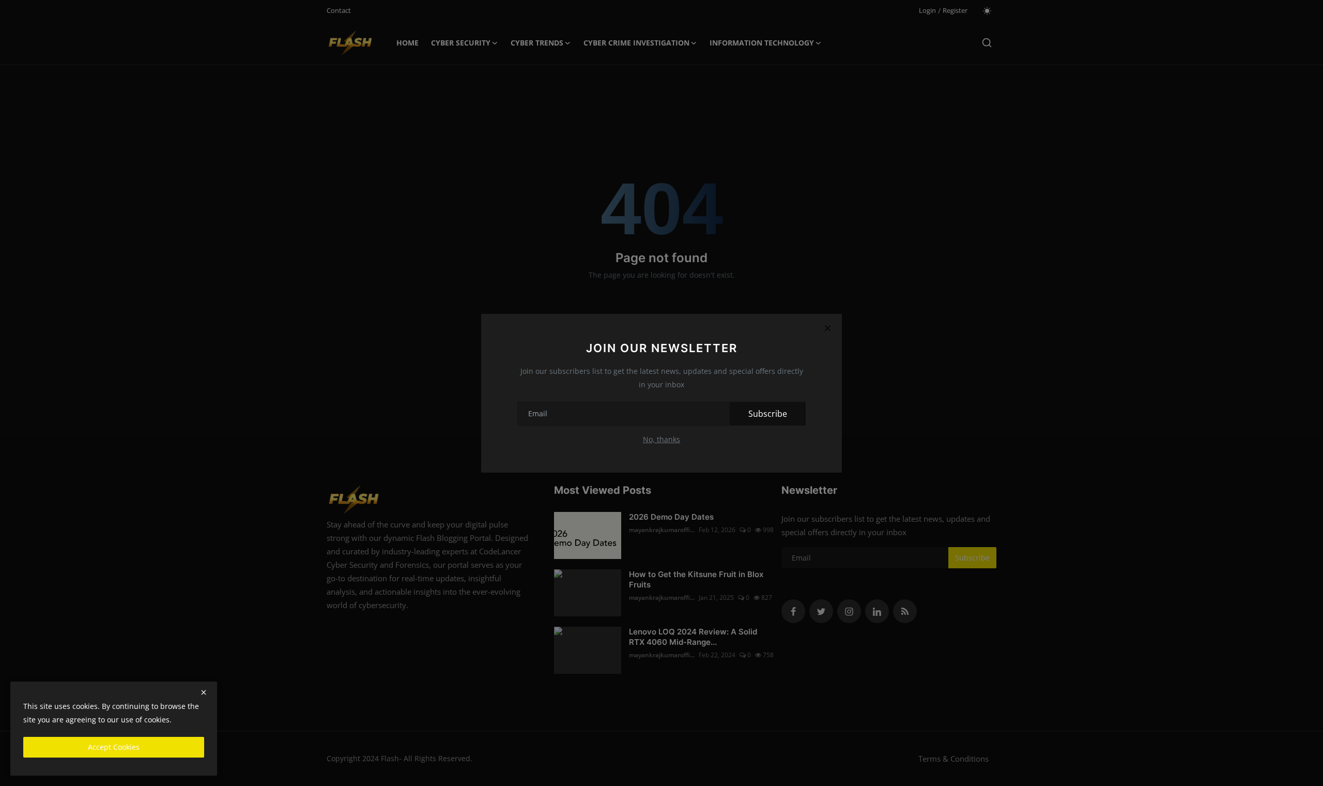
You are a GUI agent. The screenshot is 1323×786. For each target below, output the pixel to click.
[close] (203, 692)
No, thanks (661, 439)
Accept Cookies (114, 747)
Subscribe (767, 413)
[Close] (827, 328)
